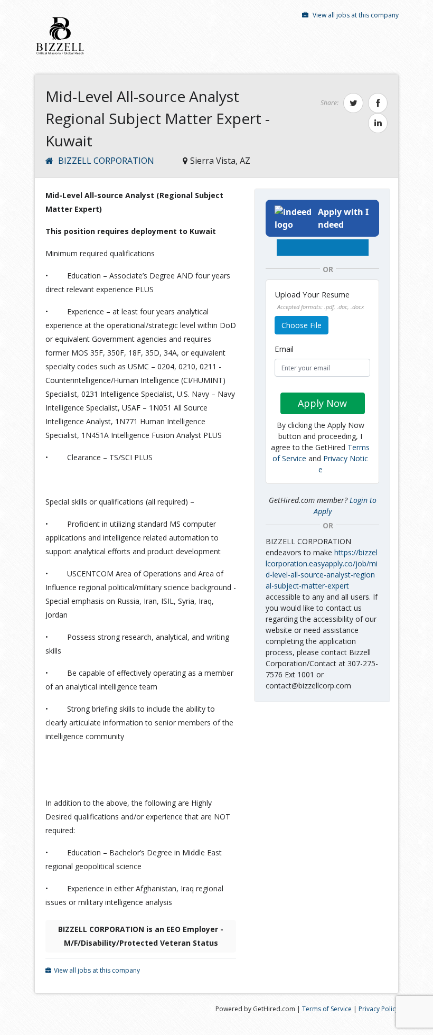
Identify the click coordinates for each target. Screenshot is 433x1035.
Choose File (301, 325)
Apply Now (322, 403)
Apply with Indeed (343, 218)
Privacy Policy (379, 1008)
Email (284, 348)
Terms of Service (327, 1008)
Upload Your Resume (319, 300)
